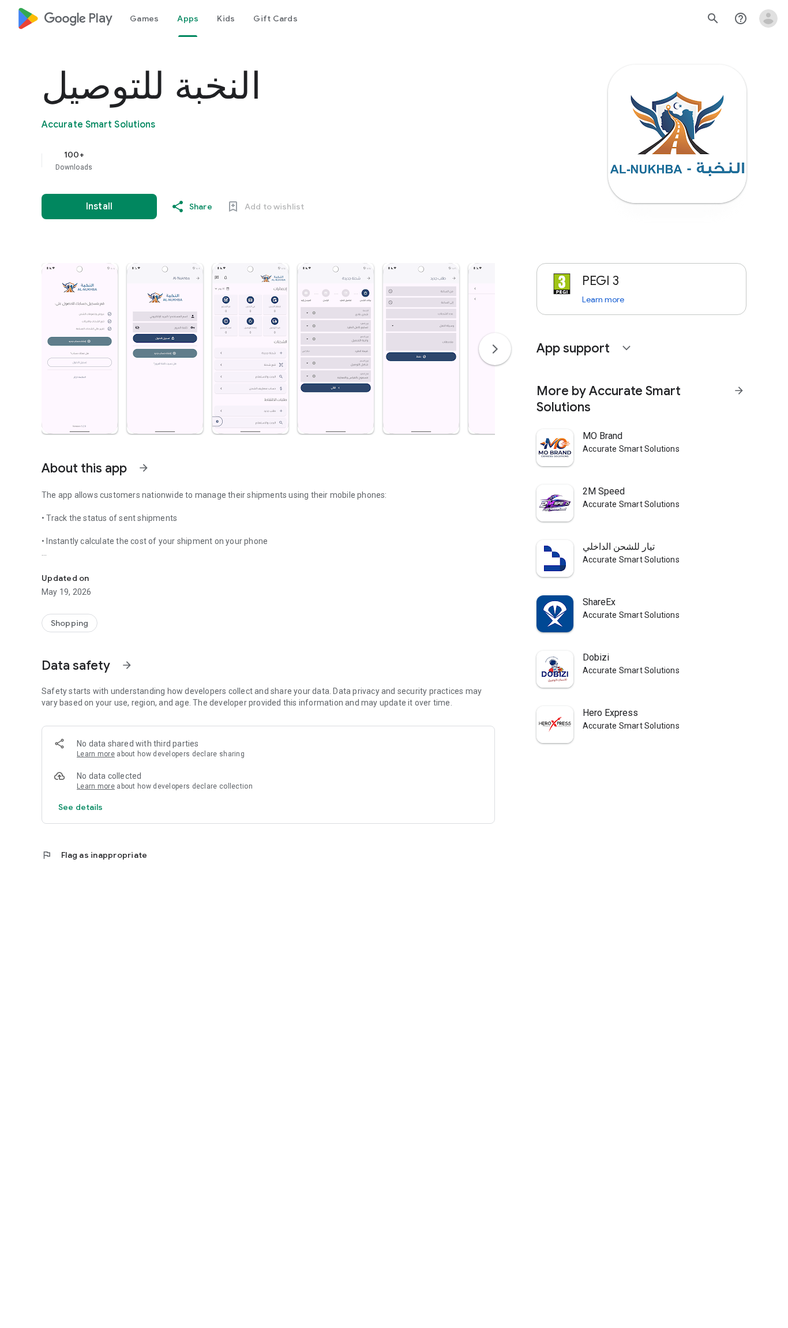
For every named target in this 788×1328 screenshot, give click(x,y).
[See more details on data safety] (81, 807)
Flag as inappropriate (94, 855)
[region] (272, 160)
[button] (80, 348)
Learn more (96, 754)
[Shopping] (69, 623)
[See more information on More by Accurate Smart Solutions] (739, 390)
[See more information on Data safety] (127, 665)
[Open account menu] (768, 18)
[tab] (144, 18)
